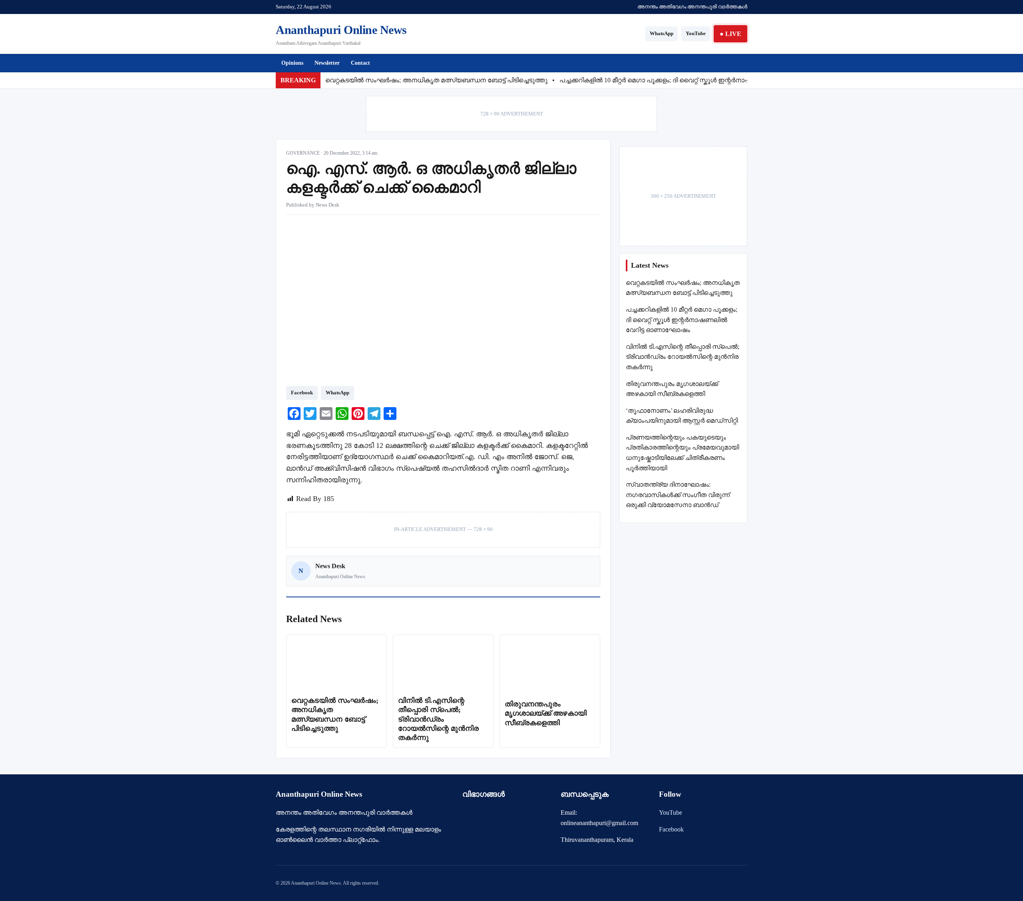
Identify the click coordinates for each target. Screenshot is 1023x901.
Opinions (292, 63)
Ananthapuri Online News (341, 29)
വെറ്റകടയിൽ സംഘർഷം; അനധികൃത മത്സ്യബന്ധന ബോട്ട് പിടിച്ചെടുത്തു (436, 80)
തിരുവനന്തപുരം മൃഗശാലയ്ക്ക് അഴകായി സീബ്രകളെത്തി (546, 713)
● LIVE (730, 33)
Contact (360, 63)
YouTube (696, 33)
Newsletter (327, 63)
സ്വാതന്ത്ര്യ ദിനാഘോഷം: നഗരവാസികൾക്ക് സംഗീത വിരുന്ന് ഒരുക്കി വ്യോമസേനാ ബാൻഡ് (678, 494)
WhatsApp (661, 33)
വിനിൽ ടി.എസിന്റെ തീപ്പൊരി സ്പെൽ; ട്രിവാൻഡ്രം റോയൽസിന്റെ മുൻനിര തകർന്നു (438, 719)
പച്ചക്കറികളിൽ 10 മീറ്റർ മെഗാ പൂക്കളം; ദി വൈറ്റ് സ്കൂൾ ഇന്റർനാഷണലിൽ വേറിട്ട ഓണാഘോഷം (699, 80)
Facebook (302, 393)
